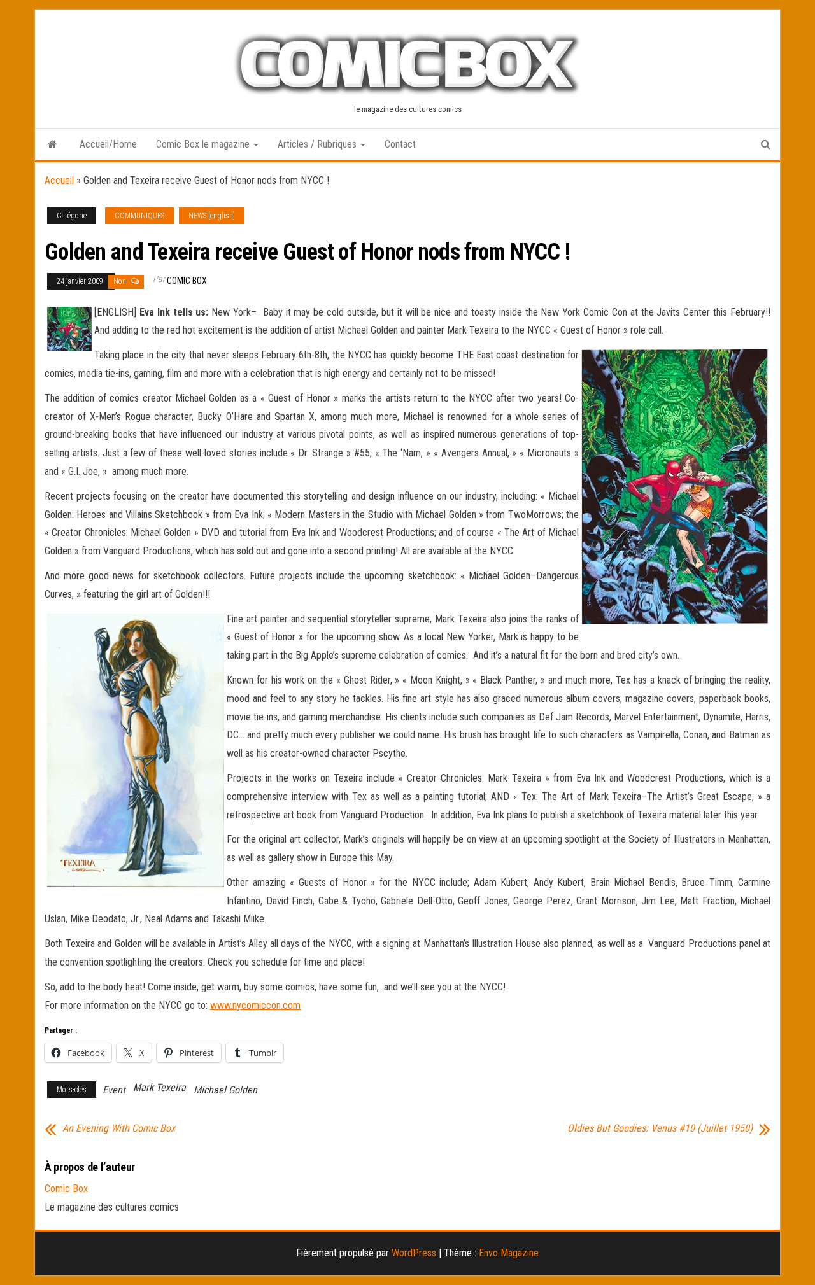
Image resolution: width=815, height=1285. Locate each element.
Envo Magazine (509, 1253)
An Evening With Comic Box (118, 1128)
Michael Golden (225, 1090)
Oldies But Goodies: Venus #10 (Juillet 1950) (660, 1128)
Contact (400, 144)
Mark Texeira (159, 1087)
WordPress (414, 1253)
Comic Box (187, 281)
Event (114, 1090)
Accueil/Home (108, 144)
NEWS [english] (211, 215)
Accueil (59, 180)
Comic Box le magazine (204, 144)
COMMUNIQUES (139, 215)
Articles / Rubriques (318, 144)
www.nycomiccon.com (255, 1005)
